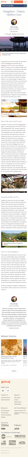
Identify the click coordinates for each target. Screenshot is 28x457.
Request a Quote (18, 1)
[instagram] (3, 390)
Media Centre (17, 402)
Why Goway (17, 397)
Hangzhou (3, 65)
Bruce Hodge (6, 365)
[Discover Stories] (25, 6)
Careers (16, 399)
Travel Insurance (5, 410)
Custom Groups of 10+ (20, 410)
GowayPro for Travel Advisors (19, 413)
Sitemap (3, 417)
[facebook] (8, 390)
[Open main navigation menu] (25, 2)
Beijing (15, 144)
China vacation (13, 79)
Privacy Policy (4, 412)
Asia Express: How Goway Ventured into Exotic (9, 357)
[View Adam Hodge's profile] (14, 22)
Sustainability (17, 404)
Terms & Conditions (6, 415)
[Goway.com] (4, 2)
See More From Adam (14, 328)
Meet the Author (14, 31)
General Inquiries (5, 399)
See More (14, 371)
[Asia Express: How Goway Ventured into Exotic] (11, 347)
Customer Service (5, 397)
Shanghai (8, 63)
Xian (16, 257)
